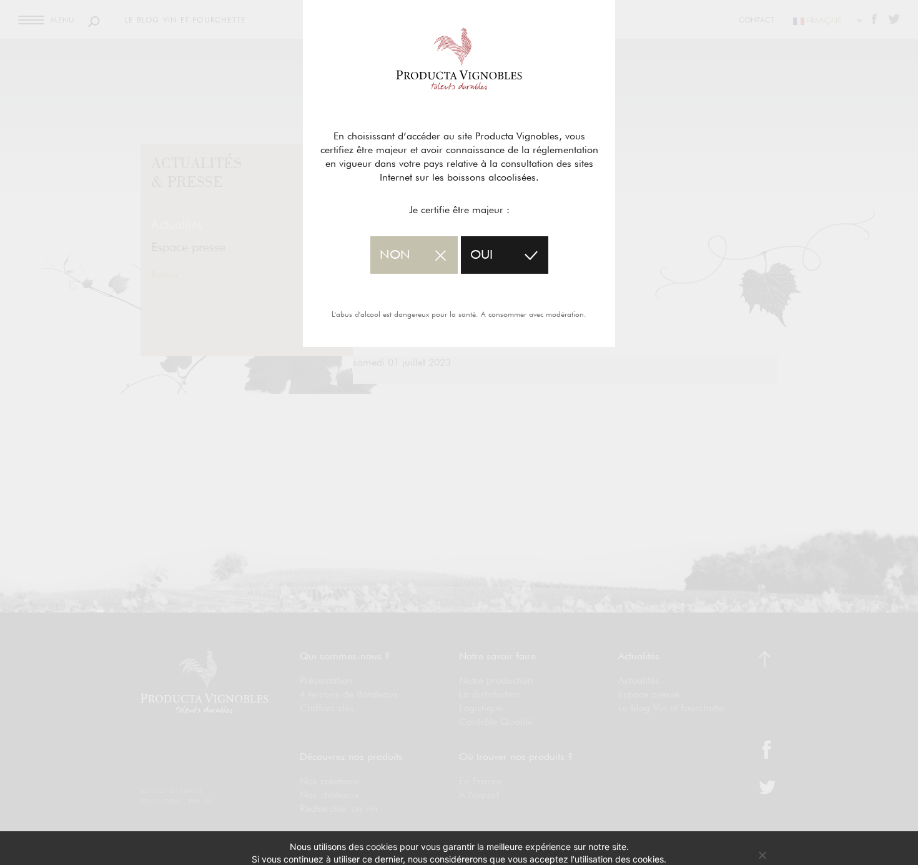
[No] (762, 855)
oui (481, 255)
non (395, 255)
